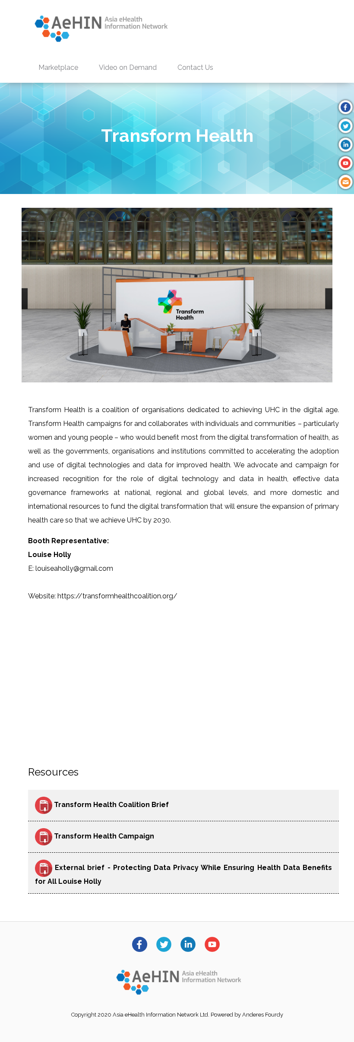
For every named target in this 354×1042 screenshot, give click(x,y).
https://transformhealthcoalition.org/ (116, 596)
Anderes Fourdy (262, 1014)
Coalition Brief (143, 805)
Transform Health (86, 805)
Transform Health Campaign (103, 836)
